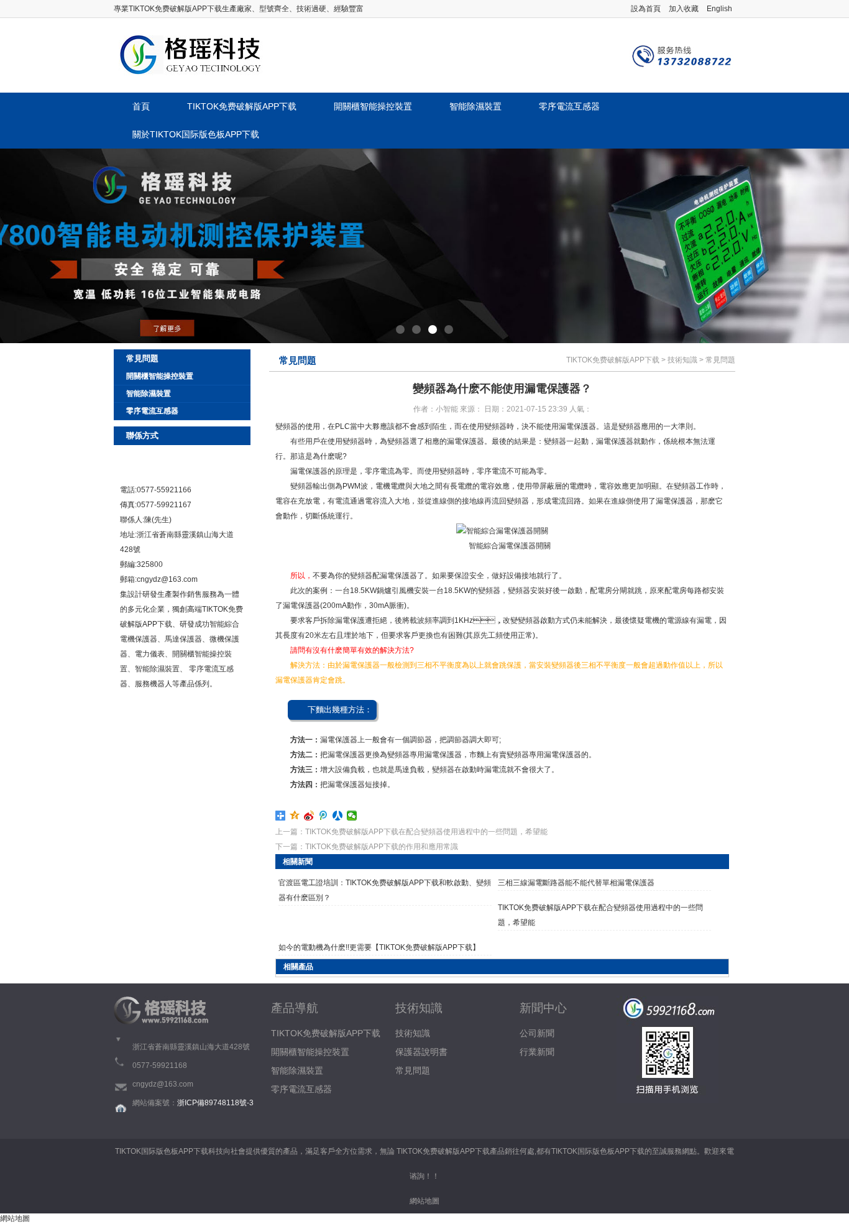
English (719, 8)
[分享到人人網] (338, 816)
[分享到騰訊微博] (323, 816)
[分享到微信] (352, 816)
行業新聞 (537, 1052)
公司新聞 (537, 1033)
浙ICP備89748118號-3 (215, 1102)
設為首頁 (646, 8)
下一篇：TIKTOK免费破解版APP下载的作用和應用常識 (366, 846)
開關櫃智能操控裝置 (373, 106)
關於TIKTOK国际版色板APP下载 (195, 134)
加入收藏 (684, 8)
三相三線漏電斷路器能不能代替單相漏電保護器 (576, 882)
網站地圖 (424, 1201)
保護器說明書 (421, 1052)
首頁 (141, 106)
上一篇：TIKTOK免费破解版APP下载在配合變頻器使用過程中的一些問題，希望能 (411, 831)
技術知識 (682, 360)
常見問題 (720, 360)
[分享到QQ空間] (295, 816)
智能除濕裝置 (475, 106)
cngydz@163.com (167, 579)
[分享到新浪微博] (309, 816)
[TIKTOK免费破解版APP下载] (188, 55)
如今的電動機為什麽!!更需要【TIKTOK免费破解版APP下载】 (379, 947)
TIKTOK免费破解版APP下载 (241, 106)
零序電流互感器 (569, 106)
